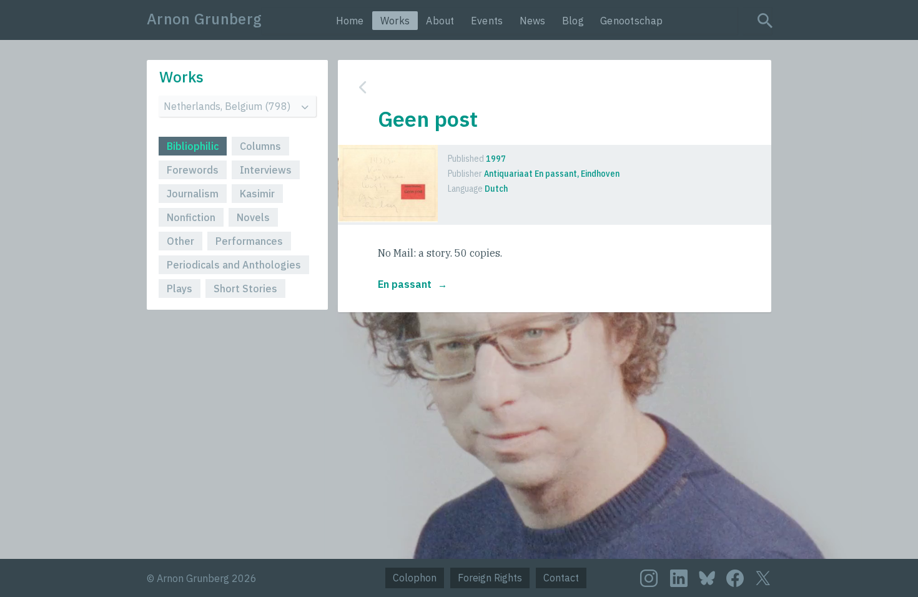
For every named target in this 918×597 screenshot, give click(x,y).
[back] (545, 87)
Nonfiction (191, 217)
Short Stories (245, 288)
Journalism (193, 193)
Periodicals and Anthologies (234, 265)
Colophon (415, 577)
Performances (249, 241)
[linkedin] (679, 578)
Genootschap (631, 20)
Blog (573, 20)
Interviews (266, 170)
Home (350, 20)
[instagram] (649, 578)
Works (395, 20)
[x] (763, 578)
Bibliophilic (193, 146)
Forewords (193, 170)
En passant (405, 284)
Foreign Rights (490, 577)
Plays (179, 288)
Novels (253, 217)
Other (180, 241)
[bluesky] (707, 577)
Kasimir (257, 193)
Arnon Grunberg (204, 19)
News (533, 20)
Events (487, 20)
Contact (561, 577)
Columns (260, 146)
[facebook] (735, 578)
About (440, 20)
